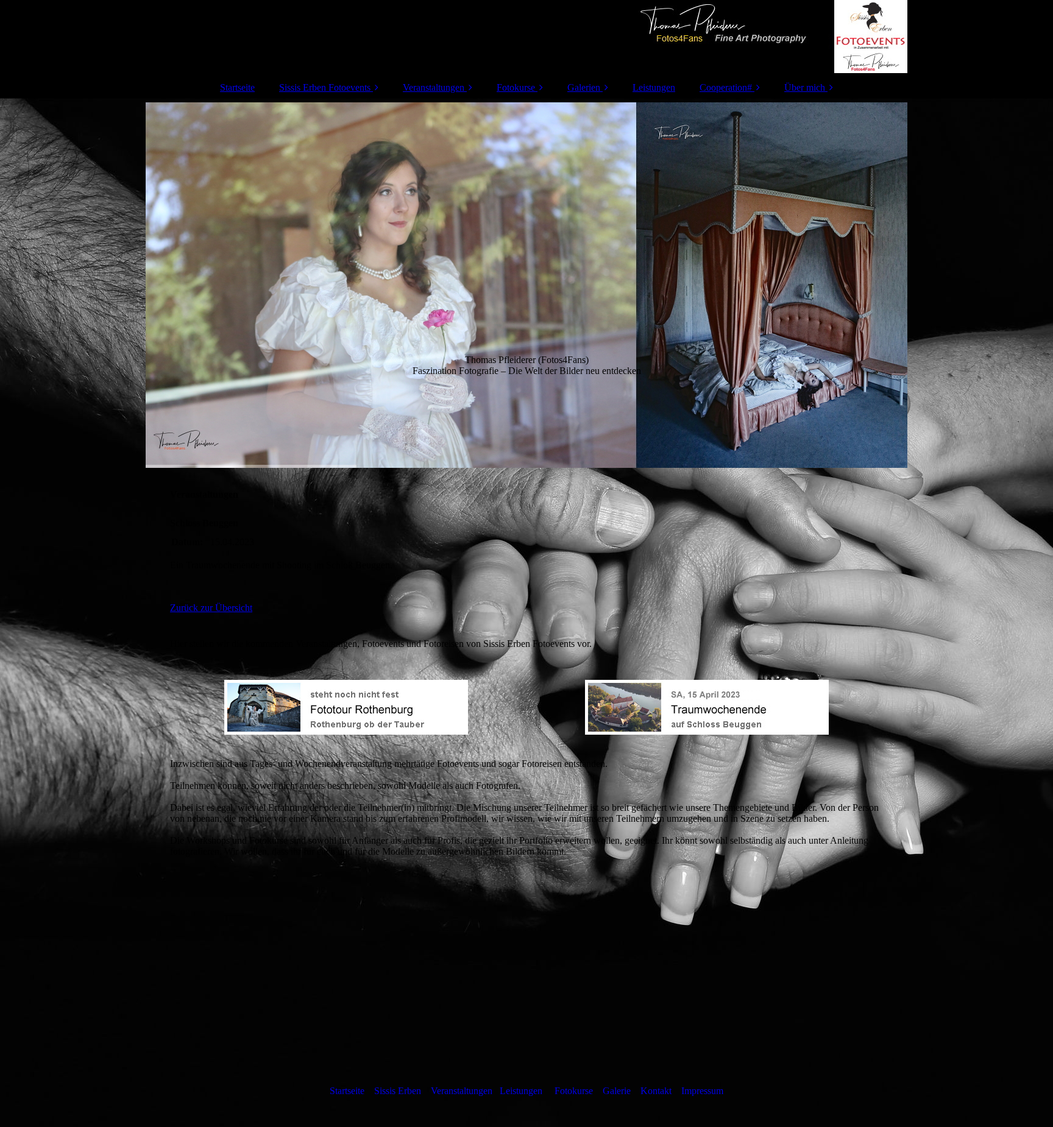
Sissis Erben (397, 1091)
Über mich (804, 87)
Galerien (583, 87)
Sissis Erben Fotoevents (324, 87)
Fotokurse (516, 87)
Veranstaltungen (433, 87)
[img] (526, 36)
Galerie (617, 1091)
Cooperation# (726, 87)
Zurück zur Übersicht (211, 607)
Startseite (237, 87)
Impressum (702, 1091)
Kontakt (656, 1091)
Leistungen (654, 87)
